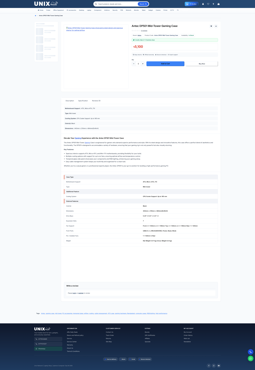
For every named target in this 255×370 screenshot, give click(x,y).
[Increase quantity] (143, 63)
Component (97, 10)
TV (178, 10)
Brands (147, 332)
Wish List (187, 338)
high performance (161, 313)
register (81, 293)
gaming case (50, 313)
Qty (133, 59)
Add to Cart (165, 64)
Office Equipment (58, 10)
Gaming (78, 138)
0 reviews (144, 30)
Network (128, 10)
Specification (83, 101)
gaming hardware (120, 313)
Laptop (89, 10)
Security (115, 10)
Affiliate (147, 338)
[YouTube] (219, 366)
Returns (108, 338)
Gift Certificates (150, 335)
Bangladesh (131, 313)
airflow (86, 313)
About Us (70, 348)
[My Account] (203, 4)
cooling (91, 313)
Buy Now (202, 64)
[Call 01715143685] (250, 352)
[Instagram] (214, 366)
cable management (101, 313)
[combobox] (117, 4)
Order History (188, 335)
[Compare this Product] (216, 26)
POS (121, 10)
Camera (158, 10)
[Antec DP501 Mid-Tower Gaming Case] (96, 56)
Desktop (81, 10)
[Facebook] (209, 366)
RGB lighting (151, 313)
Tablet (143, 10)
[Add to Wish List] (211, 26)
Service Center (72, 341)
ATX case (111, 313)
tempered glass (78, 313)
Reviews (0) (96, 101)
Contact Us (109, 332)
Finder (48, 10)
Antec (139, 35)
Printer (165, 10)
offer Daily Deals (72, 332)
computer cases (141, 313)
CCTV (172, 10)
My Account (188, 332)
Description (70, 101)
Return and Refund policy (75, 335)
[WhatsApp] (250, 358)
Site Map (109, 341)
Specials (147, 341)
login (74, 293)
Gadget (150, 10)
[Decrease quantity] (134, 63)
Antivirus (107, 10)
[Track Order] (213, 4)
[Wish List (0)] (208, 4)
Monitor (136, 10)
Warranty (70, 345)
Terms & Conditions (73, 351)
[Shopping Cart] (218, 4)
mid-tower (58, 313)
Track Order (110, 335)
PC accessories (71, 10)
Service (69, 338)
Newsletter (187, 341)
